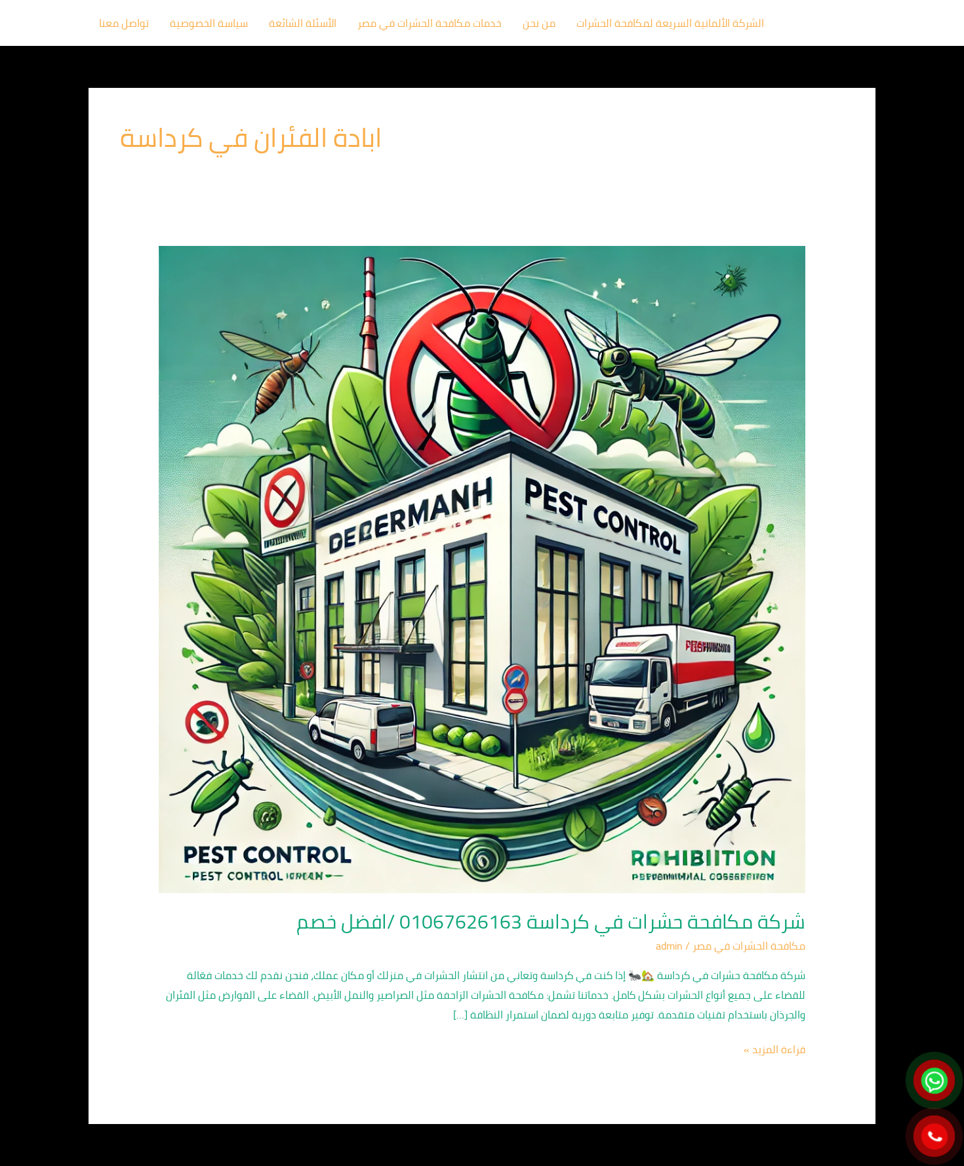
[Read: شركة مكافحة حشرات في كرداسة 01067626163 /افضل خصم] (482, 568)
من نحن (539, 23)
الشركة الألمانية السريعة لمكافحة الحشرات (670, 23)
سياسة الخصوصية (209, 23)
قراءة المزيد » (774, 1049)
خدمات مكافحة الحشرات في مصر (429, 23)
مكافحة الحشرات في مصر (749, 945)
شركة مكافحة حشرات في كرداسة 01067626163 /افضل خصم (550, 921)
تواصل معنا (124, 23)
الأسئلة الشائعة (302, 23)
